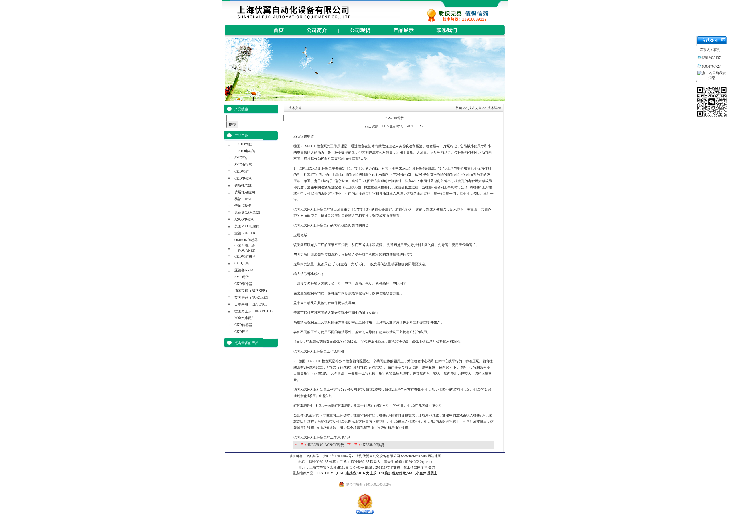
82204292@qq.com (418, 462)
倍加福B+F (242, 206)
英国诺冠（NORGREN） (253, 298)
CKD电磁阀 (243, 178)
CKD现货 (241, 332)
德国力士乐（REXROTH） (254, 311)
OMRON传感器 (246, 240)
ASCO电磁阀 (244, 219)
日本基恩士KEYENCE (250, 304)
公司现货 (360, 30)
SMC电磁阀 (243, 165)
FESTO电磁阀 (244, 151)
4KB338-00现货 (372, 445)
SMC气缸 (241, 158)
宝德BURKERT (245, 233)
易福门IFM (242, 199)
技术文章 (475, 108)
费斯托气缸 (243, 185)
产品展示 (403, 30)
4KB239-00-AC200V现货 (325, 445)
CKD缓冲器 (243, 284)
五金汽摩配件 (244, 318)
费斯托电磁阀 (244, 192)
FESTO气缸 (243, 144)
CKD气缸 (241, 172)
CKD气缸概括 (245, 256)
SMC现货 (241, 277)
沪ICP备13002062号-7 (339, 456)
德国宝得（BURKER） (251, 291)
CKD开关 (241, 263)
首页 (278, 30)
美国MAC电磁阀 (246, 226)
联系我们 (447, 30)
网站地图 (434, 456)
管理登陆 (428, 467)
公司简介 (317, 30)
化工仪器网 (412, 467)
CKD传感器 (243, 325)
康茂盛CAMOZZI (247, 213)
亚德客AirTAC (245, 270)
